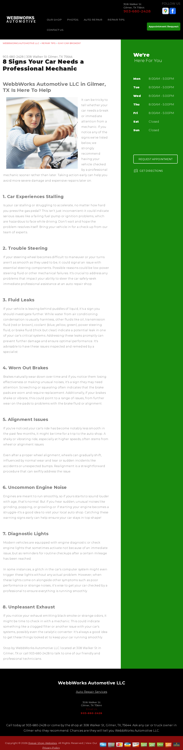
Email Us (91, 709)
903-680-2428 (137, 11)
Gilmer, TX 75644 (60, 56)
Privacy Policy (51, 747)
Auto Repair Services (91, 692)
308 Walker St (36, 56)
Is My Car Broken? (69, 43)
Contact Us (55, 29)
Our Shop (54, 19)
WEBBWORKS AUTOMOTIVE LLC (21, 43)
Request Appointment (156, 159)
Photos (72, 19)
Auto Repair (93, 19)
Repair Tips (116, 19)
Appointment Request (164, 26)
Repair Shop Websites (42, 743)
